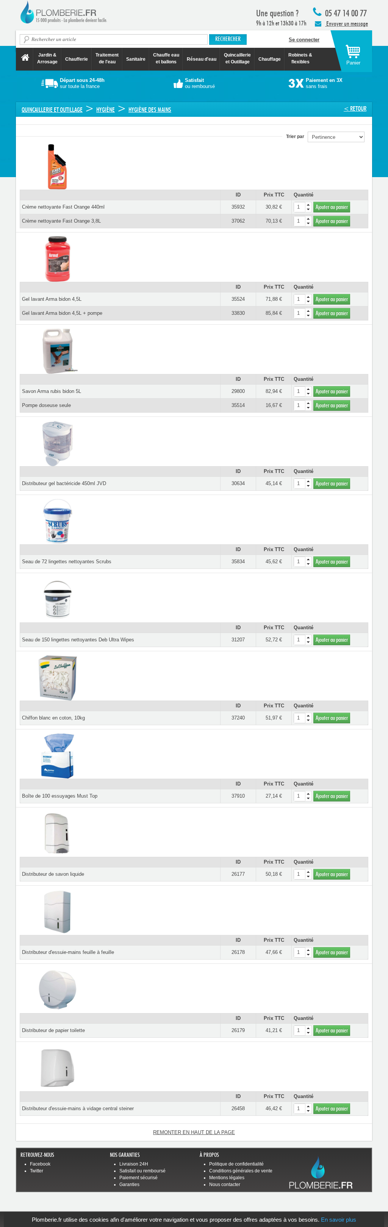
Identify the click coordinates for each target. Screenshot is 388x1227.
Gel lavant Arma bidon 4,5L (51, 299)
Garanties (129, 1184)
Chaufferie (76, 59)
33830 (238, 313)
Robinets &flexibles (300, 58)
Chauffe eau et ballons (166, 58)
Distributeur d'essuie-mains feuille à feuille (68, 952)
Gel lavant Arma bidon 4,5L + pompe (62, 313)
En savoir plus (338, 1219)
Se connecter (304, 39)
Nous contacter (224, 1184)
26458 (238, 1108)
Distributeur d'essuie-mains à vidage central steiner (78, 1108)
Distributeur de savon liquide (53, 874)
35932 (238, 207)
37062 (238, 221)
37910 (238, 796)
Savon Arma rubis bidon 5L (51, 391)
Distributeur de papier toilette (53, 1030)
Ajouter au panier (332, 207)
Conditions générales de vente (240, 1171)
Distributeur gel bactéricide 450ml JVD (64, 483)
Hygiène (105, 110)
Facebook (40, 1164)
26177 (238, 874)
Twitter (36, 1171)
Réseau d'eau (201, 59)
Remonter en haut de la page (194, 1132)
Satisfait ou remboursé (142, 1171)
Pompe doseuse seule (46, 405)
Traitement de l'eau (107, 58)
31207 (238, 640)
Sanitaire (136, 59)
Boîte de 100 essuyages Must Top (59, 796)
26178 (238, 952)
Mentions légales (226, 1177)
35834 (238, 561)
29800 (238, 391)
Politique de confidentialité (236, 1164)
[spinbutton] (303, 207)
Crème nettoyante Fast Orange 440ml (63, 207)
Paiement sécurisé (138, 1177)
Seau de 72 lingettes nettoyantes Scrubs (66, 561)
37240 (238, 718)
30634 (238, 483)
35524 (238, 299)
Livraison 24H (133, 1164)
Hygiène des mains (149, 110)
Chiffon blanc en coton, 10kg (53, 718)
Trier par (297, 136)
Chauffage (269, 59)
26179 (238, 1030)
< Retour (355, 108)
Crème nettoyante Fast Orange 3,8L (61, 221)
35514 (238, 405)
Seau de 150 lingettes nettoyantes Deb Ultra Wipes (78, 640)
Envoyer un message (346, 23)
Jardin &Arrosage (47, 58)
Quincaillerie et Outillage (237, 58)
